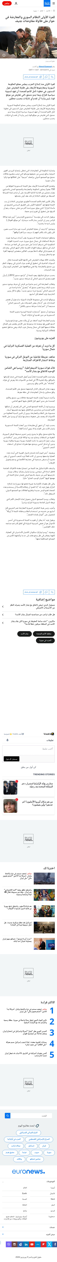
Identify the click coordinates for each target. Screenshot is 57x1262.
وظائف (19, 1159)
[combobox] (28, 1115)
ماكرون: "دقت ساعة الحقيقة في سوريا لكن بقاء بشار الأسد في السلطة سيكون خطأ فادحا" (33, 623)
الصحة (24, 1199)
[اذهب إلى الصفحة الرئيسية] (47, 3)
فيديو (53, 1211)
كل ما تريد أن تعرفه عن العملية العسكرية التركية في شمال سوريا (29, 348)
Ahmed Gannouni (45, 66)
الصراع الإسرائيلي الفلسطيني (39, 1139)
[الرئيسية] (54, 11)
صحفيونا (52, 1216)
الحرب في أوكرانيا (14, 1139)
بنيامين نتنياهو (35, 1159)
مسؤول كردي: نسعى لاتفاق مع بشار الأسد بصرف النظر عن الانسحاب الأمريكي (32, 606)
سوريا (35, 11)
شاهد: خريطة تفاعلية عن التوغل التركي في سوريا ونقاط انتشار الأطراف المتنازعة (30, 359)
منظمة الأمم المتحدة (43, 633)
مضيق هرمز (10, 1152)
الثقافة (24, 1205)
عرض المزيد (50, 1234)
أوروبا (53, 1187)
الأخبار (48, 11)
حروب (36, 1152)
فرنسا (24, 1152)
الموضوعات (50, 1181)
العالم (41, 11)
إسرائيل (31, 1146)
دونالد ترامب (15, 1146)
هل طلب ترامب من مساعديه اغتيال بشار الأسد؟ (35, 614)
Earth (24, 1193)
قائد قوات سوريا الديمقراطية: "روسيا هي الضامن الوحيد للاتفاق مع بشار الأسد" (29, 370)
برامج (25, 1211)
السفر (53, 1205)
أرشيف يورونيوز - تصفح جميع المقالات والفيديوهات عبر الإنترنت (15, 1218)
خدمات (52, 1227)
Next (53, 1199)
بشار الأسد (24, 633)
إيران (44, 1146)
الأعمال (52, 1193)
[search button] (7, 1115)
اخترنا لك (49, 868)
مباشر (6, 3)
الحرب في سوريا (45, 640)
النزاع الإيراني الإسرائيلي (28, 1133)
